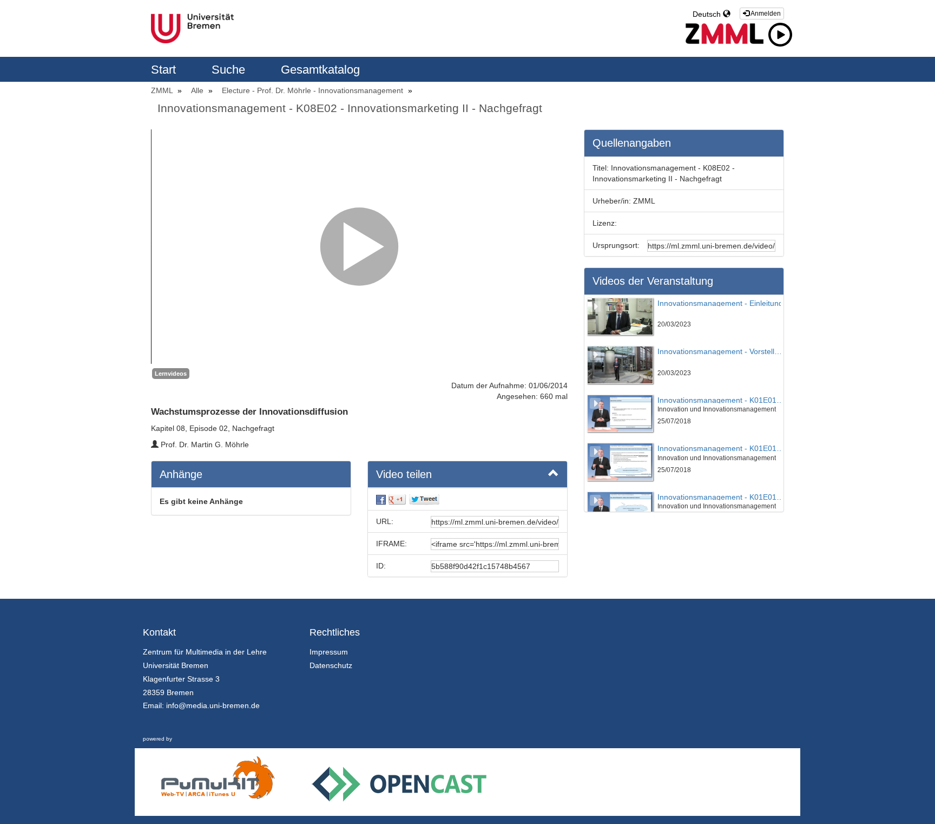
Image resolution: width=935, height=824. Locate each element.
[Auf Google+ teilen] (397, 499)
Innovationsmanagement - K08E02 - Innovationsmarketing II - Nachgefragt (349, 108)
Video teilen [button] (404, 474)
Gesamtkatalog (320, 69)
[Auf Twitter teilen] (424, 499)
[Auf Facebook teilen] (381, 499)
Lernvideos (171, 373)
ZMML (163, 90)
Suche (230, 69)
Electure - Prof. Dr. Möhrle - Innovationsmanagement (313, 90)
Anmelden (765, 13)
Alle (198, 90)
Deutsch (708, 14)
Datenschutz (331, 665)
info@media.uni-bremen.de (213, 705)
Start (165, 69)
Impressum (329, 652)
